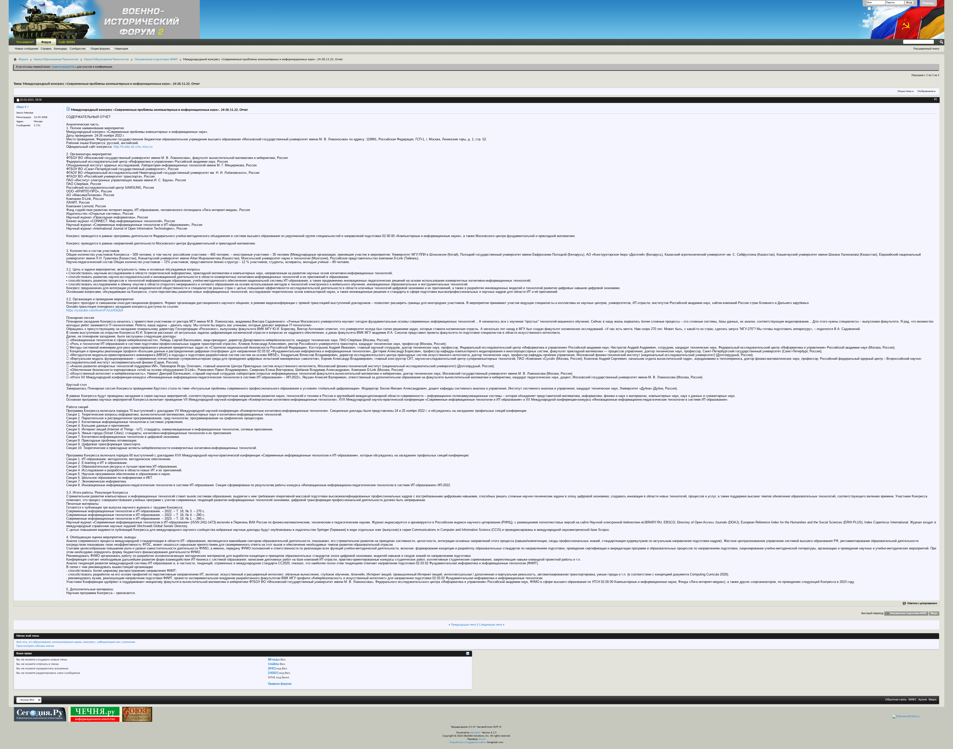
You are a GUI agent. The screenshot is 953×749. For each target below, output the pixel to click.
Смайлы (273, 664)
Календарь (60, 48)
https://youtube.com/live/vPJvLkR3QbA (94, 310)
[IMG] (271, 668)
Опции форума (100, 48)
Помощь (928, 3)
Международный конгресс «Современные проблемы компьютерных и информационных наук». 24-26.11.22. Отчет (111, 84)
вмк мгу (21, 642)
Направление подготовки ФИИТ (156, 59)
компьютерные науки (67, 642)
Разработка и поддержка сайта (467, 742)
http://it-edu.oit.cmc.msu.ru (132, 147)
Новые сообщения (26, 48)
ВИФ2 (912, 699)
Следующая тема (490, 624)
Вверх (934, 613)
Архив (922, 699)
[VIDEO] (273, 673)
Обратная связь (896, 699)
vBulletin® (475, 732)
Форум (46, 42)
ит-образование (40, 642)
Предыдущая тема (463, 624)
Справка (46, 48)
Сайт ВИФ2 (67, 42)
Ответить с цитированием (922, 603)
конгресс (89, 642)
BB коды (274, 659)
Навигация (121, 48)
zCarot (482, 739)
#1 (935, 99)
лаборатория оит (108, 642)
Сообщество (78, 48)
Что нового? (25, 42)
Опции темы (905, 91)
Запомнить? (878, 8)
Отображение (925, 91)
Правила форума (279, 684)
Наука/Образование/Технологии (56, 59)
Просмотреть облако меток (35, 646)
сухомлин (128, 642)
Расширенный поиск (926, 48)
